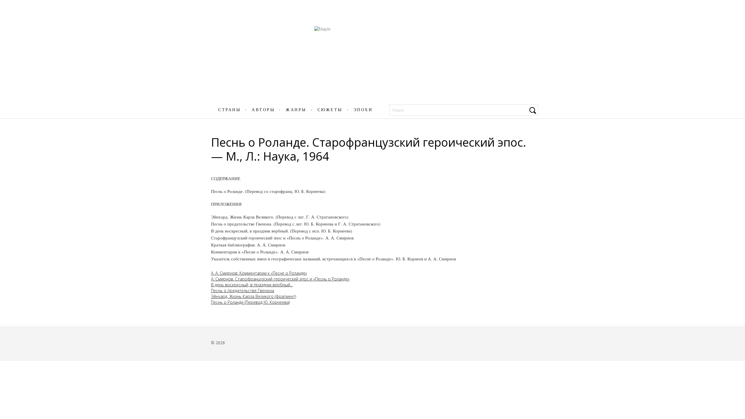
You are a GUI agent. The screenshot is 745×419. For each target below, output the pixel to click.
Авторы (263, 110)
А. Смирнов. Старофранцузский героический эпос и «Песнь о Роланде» (280, 279)
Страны (229, 110)
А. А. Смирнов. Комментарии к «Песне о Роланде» (259, 273)
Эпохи (363, 110)
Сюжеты (330, 110)
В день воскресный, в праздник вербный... (252, 284)
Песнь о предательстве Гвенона (242, 290)
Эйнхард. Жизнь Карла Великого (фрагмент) (253, 296)
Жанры (296, 110)
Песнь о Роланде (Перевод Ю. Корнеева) (250, 302)
